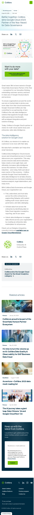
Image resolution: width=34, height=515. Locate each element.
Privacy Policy (12, 458)
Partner (15, 10)
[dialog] (6, 513)
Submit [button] (12, 463)
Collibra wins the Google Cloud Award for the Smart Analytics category (17, 274)
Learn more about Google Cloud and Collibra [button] (17, 74)
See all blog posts (7, 10)
